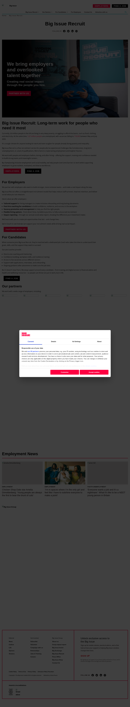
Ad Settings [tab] (76, 341)
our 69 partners (33, 351)
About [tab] (99, 341)
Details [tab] (53, 341)
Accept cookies (94, 372)
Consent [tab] (31, 341)
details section (90, 366)
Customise (64, 372)
